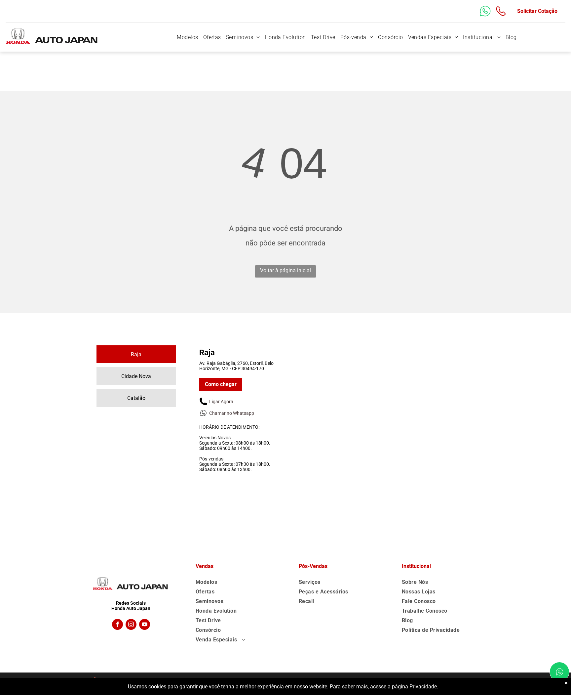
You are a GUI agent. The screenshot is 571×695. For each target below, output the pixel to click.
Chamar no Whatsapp (231, 413)
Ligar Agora (221, 401)
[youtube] (144, 625)
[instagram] (131, 625)
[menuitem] (186, 37)
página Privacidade (414, 686)
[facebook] (117, 625)
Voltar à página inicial (285, 270)
